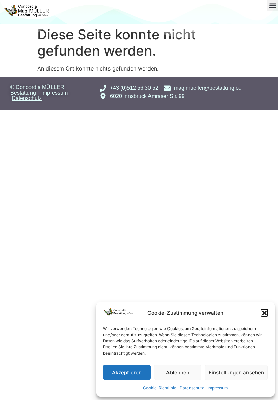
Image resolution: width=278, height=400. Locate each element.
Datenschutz (192, 388)
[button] (264, 312)
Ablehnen (178, 372)
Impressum (217, 388)
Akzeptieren (127, 372)
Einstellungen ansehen (236, 372)
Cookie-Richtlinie (159, 388)
